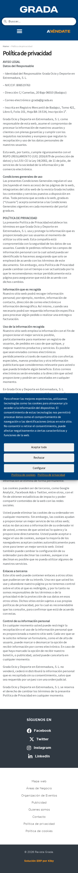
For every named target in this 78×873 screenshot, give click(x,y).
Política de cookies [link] (23, 475)
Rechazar (39, 457)
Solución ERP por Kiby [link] (39, 861)
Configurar (39, 468)
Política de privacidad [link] (51, 475)
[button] (19, 31)
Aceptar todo (39, 447)
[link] (39, 9)
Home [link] (6, 46)
